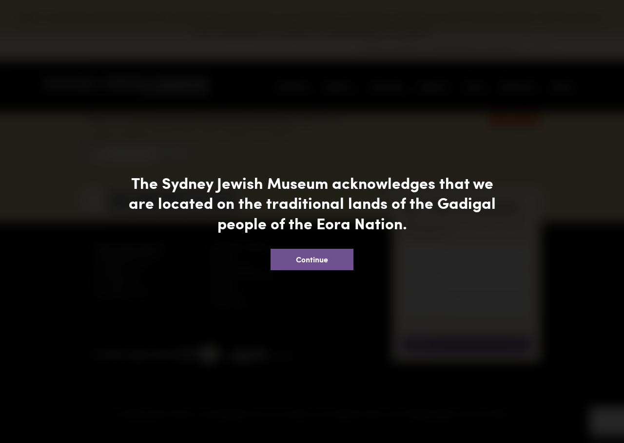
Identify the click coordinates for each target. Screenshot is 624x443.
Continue (312, 259)
